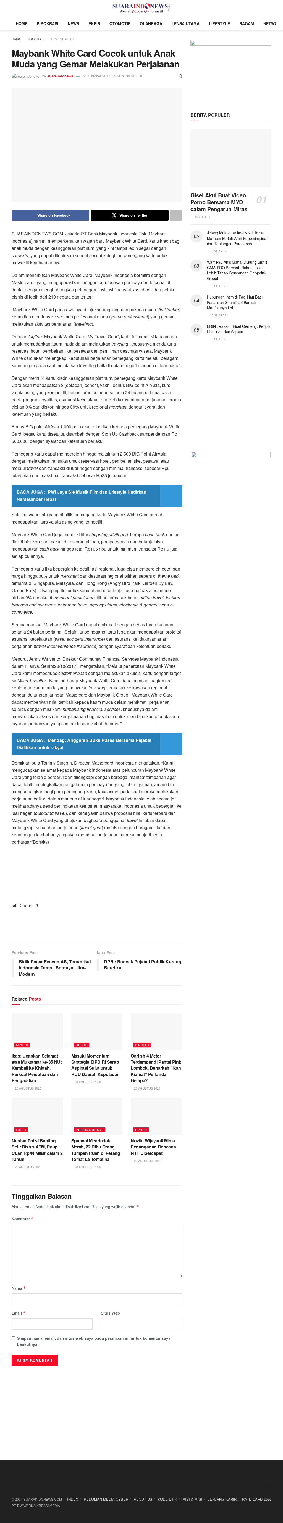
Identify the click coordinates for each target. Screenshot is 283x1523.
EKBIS (94, 23)
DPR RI (141, 1129)
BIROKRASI (47, 23)
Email (19, 1313)
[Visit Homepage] (142, 8)
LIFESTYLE (219, 23)
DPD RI (82, 1045)
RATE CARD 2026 (256, 1499)
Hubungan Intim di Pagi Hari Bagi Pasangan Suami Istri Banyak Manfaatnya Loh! (235, 302)
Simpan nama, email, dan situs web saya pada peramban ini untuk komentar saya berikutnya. (94, 1341)
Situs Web (110, 1313)
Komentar (23, 1218)
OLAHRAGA (151, 23)
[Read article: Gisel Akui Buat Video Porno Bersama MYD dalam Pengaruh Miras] (230, 158)
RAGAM (246, 23)
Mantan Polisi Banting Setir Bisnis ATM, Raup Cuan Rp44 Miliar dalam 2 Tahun (37, 1149)
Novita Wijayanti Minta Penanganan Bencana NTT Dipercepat (153, 1146)
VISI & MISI (192, 1499)
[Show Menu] (14, 8)
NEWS (73, 23)
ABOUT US (143, 1499)
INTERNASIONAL (90, 1129)
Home (16, 38)
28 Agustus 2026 (27, 1088)
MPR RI (22, 1045)
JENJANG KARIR (222, 1499)
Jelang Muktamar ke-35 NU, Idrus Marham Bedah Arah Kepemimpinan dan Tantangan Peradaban (238, 238)
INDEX (72, 1499)
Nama (19, 1288)
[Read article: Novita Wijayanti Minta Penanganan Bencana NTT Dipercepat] (156, 1116)
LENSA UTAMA (186, 23)
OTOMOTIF (119, 23)
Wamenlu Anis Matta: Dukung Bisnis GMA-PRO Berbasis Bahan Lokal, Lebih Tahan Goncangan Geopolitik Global (237, 270)
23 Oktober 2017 (96, 75)
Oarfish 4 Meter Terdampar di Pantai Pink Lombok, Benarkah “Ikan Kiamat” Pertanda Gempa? (156, 1068)
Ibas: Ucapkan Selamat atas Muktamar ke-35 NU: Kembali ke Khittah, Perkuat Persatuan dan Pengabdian (37, 1068)
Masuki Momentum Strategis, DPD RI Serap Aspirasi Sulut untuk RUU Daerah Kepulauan (95, 1065)
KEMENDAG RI (62, 38)
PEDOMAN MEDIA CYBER (106, 1499)
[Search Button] (269, 8)
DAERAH (142, 1045)
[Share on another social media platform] (176, 215)
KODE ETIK (167, 1499)
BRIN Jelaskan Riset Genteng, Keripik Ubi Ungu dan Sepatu (238, 328)
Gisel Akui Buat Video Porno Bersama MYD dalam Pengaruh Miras (218, 202)
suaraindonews (60, 75)
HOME (21, 23)
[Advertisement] (96, 925)
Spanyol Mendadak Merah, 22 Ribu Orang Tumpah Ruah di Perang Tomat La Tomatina (95, 1149)
